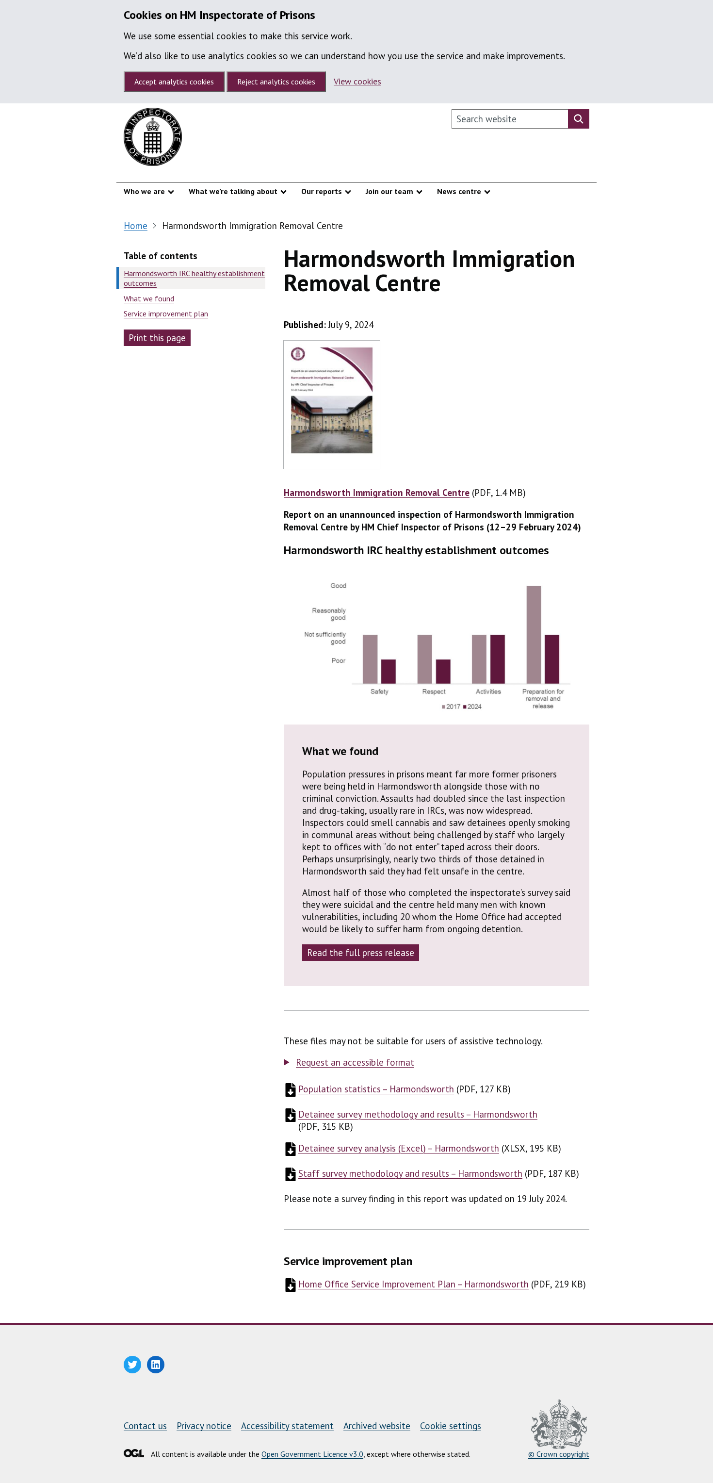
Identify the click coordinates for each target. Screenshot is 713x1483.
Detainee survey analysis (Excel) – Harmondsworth (398, 1148)
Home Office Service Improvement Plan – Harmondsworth (413, 1284)
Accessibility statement (287, 1426)
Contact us (145, 1426)
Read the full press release (360, 952)
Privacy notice (204, 1426)
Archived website (376, 1426)
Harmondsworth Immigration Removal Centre (377, 492)
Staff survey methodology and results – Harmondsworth (410, 1173)
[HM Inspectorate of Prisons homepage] (153, 139)
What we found (149, 298)
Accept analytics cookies (174, 81)
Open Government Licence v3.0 (312, 1454)
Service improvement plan (166, 313)
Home (135, 225)
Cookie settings (450, 1426)
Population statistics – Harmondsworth (376, 1089)
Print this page (157, 338)
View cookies (357, 81)
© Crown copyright (558, 1454)
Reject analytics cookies (276, 81)
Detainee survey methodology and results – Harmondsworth (417, 1114)
